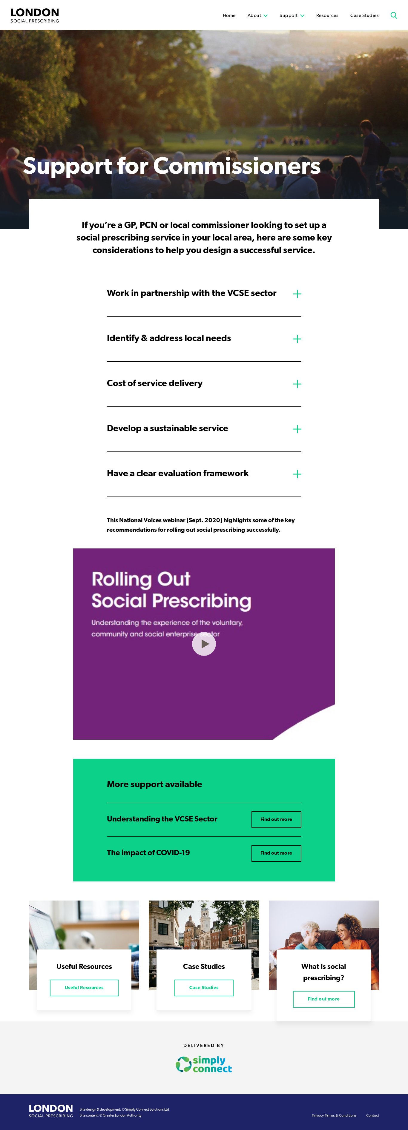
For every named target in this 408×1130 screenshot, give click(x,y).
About (254, 15)
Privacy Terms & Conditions (334, 1115)
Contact (372, 1115)
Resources (327, 15)
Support (289, 15)
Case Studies (364, 15)
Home (229, 15)
